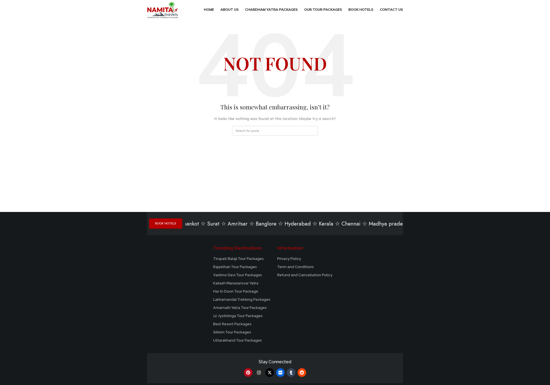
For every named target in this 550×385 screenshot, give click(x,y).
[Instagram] (259, 372)
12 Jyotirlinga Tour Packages (238, 316)
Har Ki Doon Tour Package (235, 291)
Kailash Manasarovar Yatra (235, 283)
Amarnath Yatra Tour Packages (240, 307)
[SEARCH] (313, 131)
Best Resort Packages (232, 324)
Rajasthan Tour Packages (235, 267)
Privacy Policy (289, 258)
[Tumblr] (291, 372)
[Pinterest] (248, 372)
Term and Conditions (295, 267)
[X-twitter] (269, 372)
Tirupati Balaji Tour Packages (238, 258)
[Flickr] (280, 372)
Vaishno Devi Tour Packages (237, 275)
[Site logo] (162, 9)
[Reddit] (302, 372)
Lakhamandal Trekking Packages (241, 299)
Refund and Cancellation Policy (304, 275)
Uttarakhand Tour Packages (237, 340)
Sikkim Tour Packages (232, 332)
